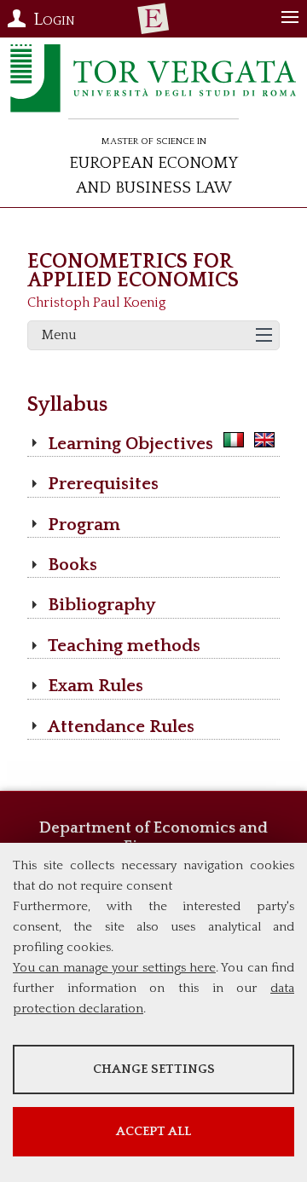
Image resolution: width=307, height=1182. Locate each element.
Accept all (153, 1131)
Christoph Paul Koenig (96, 302)
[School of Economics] (153, 19)
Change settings (154, 1069)
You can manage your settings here (114, 967)
